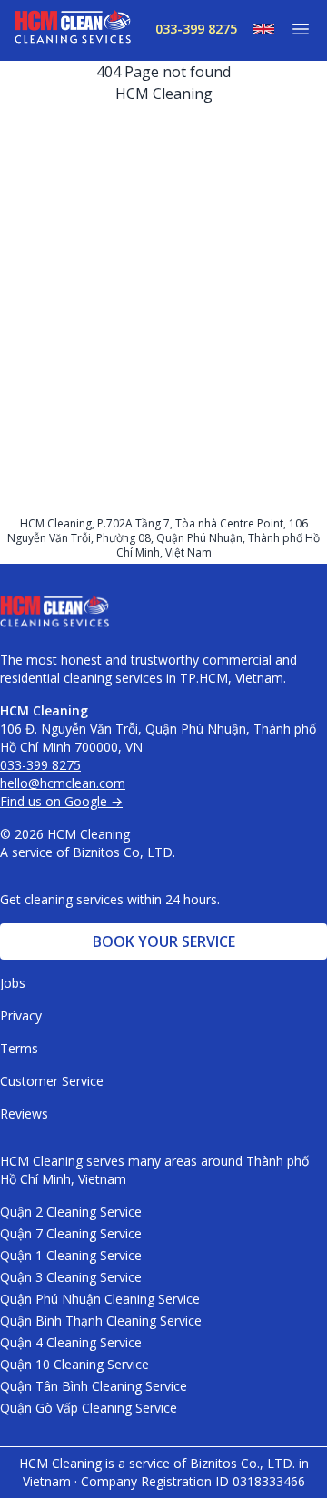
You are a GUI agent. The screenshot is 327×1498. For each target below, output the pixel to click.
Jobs (12, 982)
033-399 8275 (196, 28)
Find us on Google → (61, 801)
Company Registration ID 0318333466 (193, 1481)
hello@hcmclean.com (62, 783)
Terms (19, 1048)
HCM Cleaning (164, 93)
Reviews (24, 1113)
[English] (256, 29)
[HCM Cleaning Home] (73, 30)
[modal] (293, 29)
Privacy (21, 1015)
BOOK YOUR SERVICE (164, 941)
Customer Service (52, 1080)
